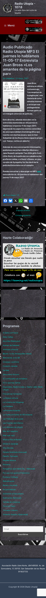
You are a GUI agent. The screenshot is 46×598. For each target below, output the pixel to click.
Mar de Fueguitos (10, 431)
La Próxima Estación (11, 410)
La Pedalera (8, 406)
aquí (39, 171)
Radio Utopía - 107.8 (25, 5)
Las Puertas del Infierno (13, 423)
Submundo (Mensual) (12, 498)
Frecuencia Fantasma (12, 394)
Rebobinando (8, 481)
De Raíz (6, 370)
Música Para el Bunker (12, 439)
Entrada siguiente (23, 215)
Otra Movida (8, 448)
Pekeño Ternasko (10, 456)
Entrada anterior (23, 210)
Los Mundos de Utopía (13, 427)
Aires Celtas (8, 337)
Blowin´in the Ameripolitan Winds (17, 354)
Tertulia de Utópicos (11, 502)
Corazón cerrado (10, 366)
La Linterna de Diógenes (13, 402)
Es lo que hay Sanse (11, 383)
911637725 (23, 572)
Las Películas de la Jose (13, 419)
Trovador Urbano (10, 510)
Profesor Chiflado (10, 477)
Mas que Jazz (9, 435)
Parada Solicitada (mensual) (15, 452)
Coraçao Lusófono (11, 362)
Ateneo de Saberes (11, 345)
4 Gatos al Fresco (10, 333)
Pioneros (6, 464)
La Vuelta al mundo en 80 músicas (17, 415)
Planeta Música (9, 460)
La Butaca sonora (10, 398)
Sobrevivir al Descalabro (13, 494)
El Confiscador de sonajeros (15, 379)
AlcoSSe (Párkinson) (11, 341)
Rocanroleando (9, 489)
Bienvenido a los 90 (11, 358)
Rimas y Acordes (10, 485)
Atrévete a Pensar (10, 349)
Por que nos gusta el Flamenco (16, 473)
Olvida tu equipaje (10, 444)
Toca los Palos (9, 506)
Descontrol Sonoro (11, 374)
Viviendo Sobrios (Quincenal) (15, 514)
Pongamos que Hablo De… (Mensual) (19, 469)
